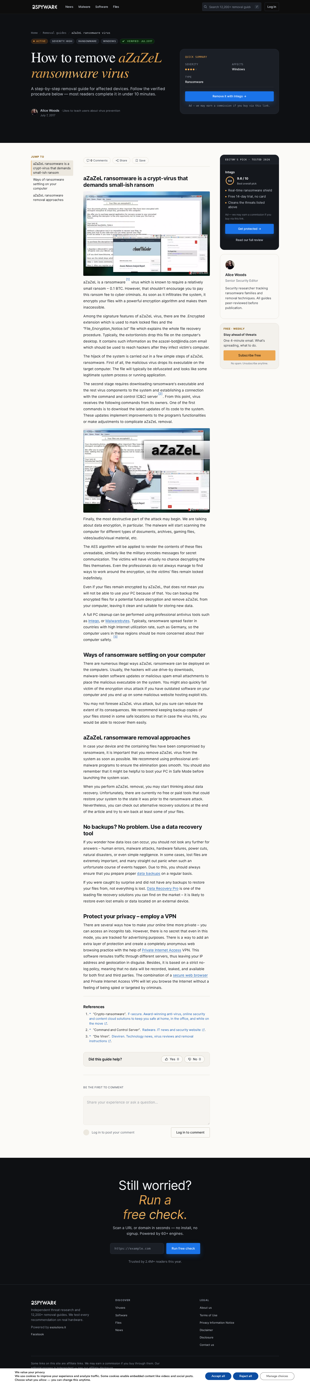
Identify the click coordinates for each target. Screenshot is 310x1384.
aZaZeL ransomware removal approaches (48, 197)
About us (206, 1307)
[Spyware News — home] (44, 7)
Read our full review (249, 240)
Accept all (218, 1376)
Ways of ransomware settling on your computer (48, 183)
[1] (128, 279)
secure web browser (190, 975)
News (69, 6)
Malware (84, 6)
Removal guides (54, 32)
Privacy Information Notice (217, 1322)
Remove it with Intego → (229, 96)
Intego (93, 621)
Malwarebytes (117, 621)
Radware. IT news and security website (171, 1030)
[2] (160, 393)
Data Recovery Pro (162, 888)
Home (34, 32)
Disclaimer (206, 1330)
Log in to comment (190, 1132)
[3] (115, 637)
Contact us (207, 1344)
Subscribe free (249, 355)
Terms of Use (208, 1315)
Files (116, 6)
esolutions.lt (58, 1327)
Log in (271, 6)
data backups (148, 873)
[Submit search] (205, 7)
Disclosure (206, 1337)
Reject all (245, 1376)
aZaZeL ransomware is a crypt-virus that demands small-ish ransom (52, 168)
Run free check (183, 1248)
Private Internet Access (161, 950)
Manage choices (277, 1376)
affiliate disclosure (101, 1367)
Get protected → (249, 228)
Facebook (37, 1334)
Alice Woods (49, 110)
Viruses (120, 1307)
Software (101, 6)
